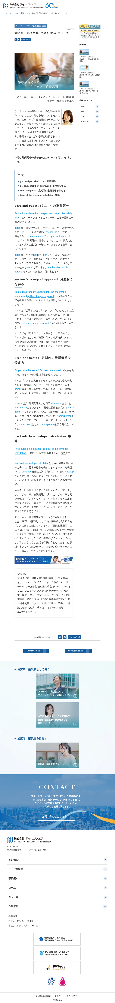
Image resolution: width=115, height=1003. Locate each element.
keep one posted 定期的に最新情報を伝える (42, 190)
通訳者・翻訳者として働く (21, 921)
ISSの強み (14, 860)
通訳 (82, 106)
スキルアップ (85, 116)
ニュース (13, 897)
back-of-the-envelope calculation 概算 (40, 195)
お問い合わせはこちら (54, 816)
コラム (12, 887)
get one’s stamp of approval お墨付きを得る (43, 186)
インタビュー (85, 121)
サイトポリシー (73, 996)
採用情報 (13, 916)
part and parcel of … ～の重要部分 (38, 181)
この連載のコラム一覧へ (33, 651)
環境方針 (58, 996)
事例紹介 (13, 878)
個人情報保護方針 (43, 996)
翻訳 (82, 111)
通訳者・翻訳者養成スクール (22, 925)
